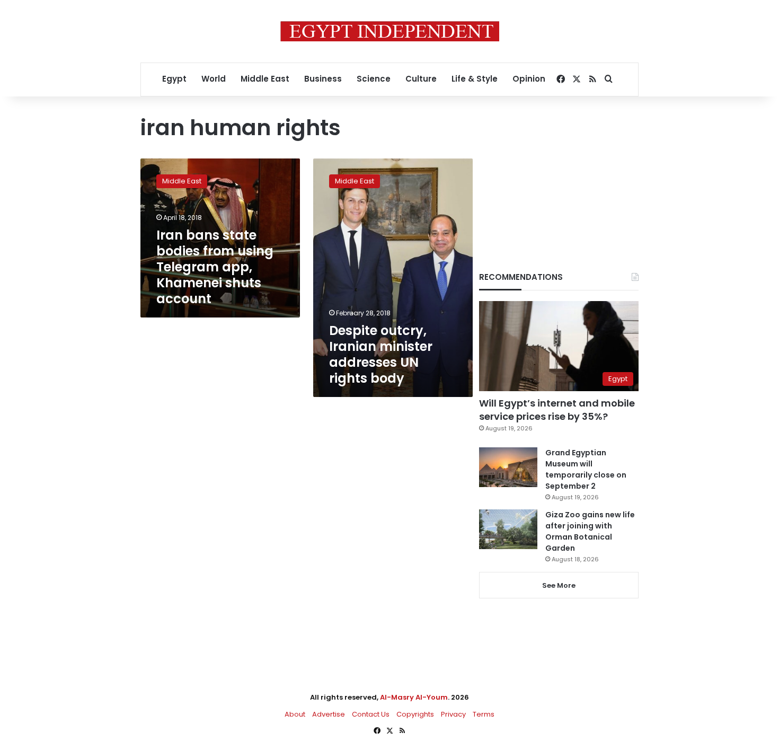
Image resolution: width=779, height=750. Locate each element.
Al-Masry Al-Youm (414, 697)
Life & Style (475, 78)
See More (559, 585)
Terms (483, 714)
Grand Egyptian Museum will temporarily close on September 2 (585, 469)
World (213, 78)
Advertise (328, 714)
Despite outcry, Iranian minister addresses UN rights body (380, 354)
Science (374, 78)
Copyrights (415, 714)
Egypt (174, 78)
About (295, 714)
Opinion (528, 78)
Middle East (265, 78)
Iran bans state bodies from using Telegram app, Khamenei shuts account (214, 266)
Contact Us (371, 714)
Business (323, 78)
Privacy (453, 714)
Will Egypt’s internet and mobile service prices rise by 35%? (557, 409)
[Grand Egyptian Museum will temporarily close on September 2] (508, 467)
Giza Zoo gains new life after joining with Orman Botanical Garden (590, 531)
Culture (421, 78)
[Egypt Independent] (389, 31)
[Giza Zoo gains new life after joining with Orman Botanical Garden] (508, 529)
